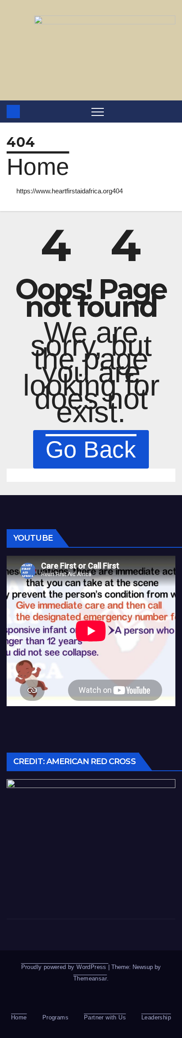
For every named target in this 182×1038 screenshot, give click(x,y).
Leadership (156, 1017)
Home (38, 167)
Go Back (91, 449)
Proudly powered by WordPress (65, 967)
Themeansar (90, 978)
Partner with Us (105, 1017)
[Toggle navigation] (98, 111)
